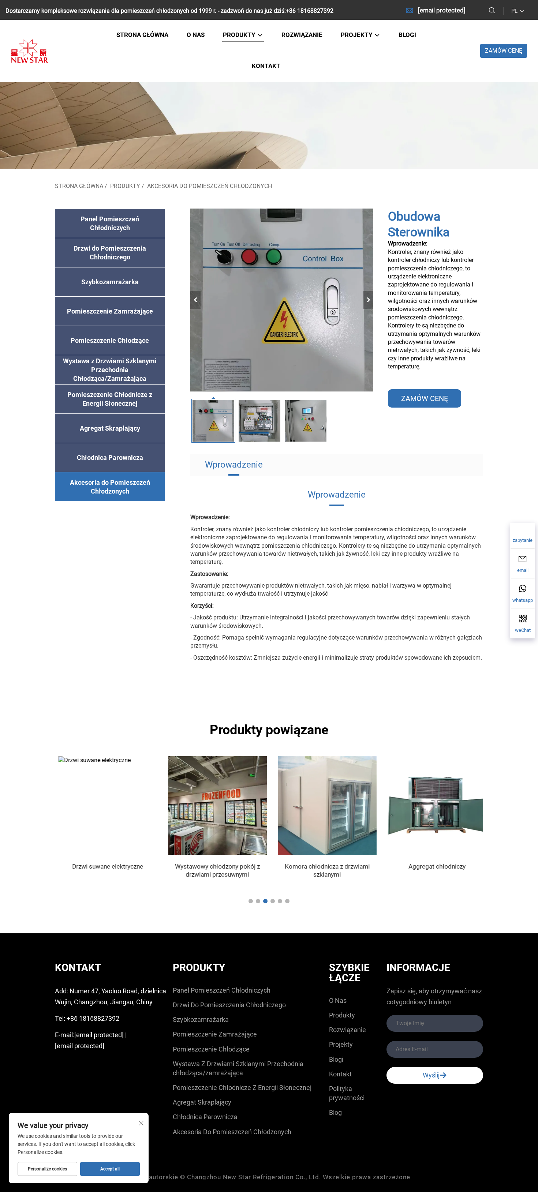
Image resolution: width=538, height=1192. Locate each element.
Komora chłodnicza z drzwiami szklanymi (323, 870)
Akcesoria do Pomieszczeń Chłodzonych (209, 186)
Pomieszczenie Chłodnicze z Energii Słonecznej (109, 399)
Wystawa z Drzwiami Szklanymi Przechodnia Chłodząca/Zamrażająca (110, 369)
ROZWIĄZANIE (301, 34)
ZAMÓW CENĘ (503, 50)
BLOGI (407, 34)
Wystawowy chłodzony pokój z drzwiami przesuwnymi (214, 870)
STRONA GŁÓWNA (142, 34)
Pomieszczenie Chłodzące (110, 340)
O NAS (196, 34)
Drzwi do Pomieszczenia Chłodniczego (110, 252)
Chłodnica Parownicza (110, 457)
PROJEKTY (357, 34)
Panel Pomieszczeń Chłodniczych (110, 223)
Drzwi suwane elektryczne (104, 866)
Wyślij (431, 1075)
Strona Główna (79, 186)
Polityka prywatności (347, 1093)
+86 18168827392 (309, 10)
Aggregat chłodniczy (433, 866)
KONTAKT (266, 66)
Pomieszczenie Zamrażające (110, 311)
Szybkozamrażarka (110, 282)
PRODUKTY (240, 34)
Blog (335, 1112)
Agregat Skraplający (110, 428)
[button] (251, 901)
